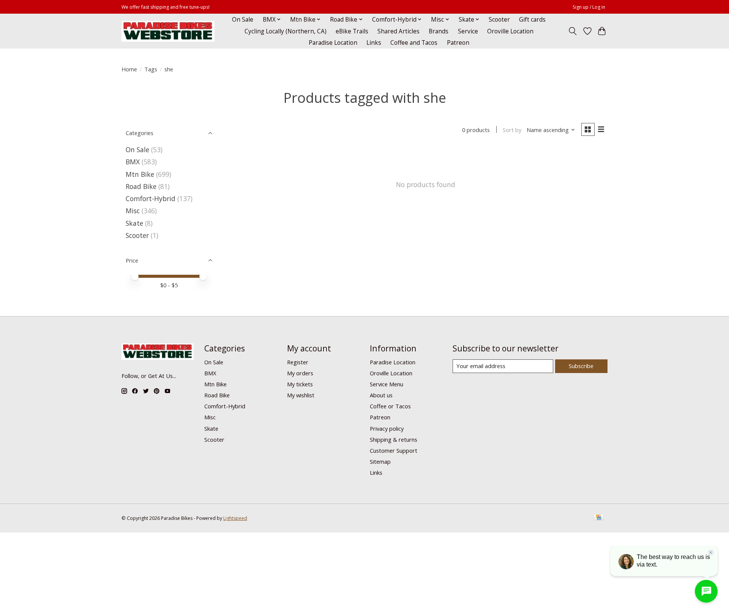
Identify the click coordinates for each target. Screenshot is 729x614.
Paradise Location (333, 43)
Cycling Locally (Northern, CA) (286, 31)
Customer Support (393, 450)
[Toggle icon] (572, 31)
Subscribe (581, 366)
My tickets (300, 384)
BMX (133, 161)
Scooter (499, 20)
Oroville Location (510, 31)
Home (129, 69)
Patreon (458, 43)
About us (381, 395)
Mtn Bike (140, 174)
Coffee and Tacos (413, 43)
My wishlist (300, 395)
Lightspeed (235, 518)
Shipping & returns (393, 439)
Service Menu (386, 384)
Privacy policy (387, 428)
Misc (133, 210)
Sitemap (380, 461)
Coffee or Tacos (390, 406)
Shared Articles (398, 31)
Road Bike (141, 186)
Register (297, 362)
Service (468, 31)
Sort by (512, 130)
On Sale (242, 20)
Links (373, 43)
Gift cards (532, 20)
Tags (150, 69)
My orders (300, 373)
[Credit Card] (598, 518)
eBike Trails (352, 31)
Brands (438, 31)
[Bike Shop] (168, 31)
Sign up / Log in (589, 7)
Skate (134, 223)
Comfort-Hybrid (150, 198)
